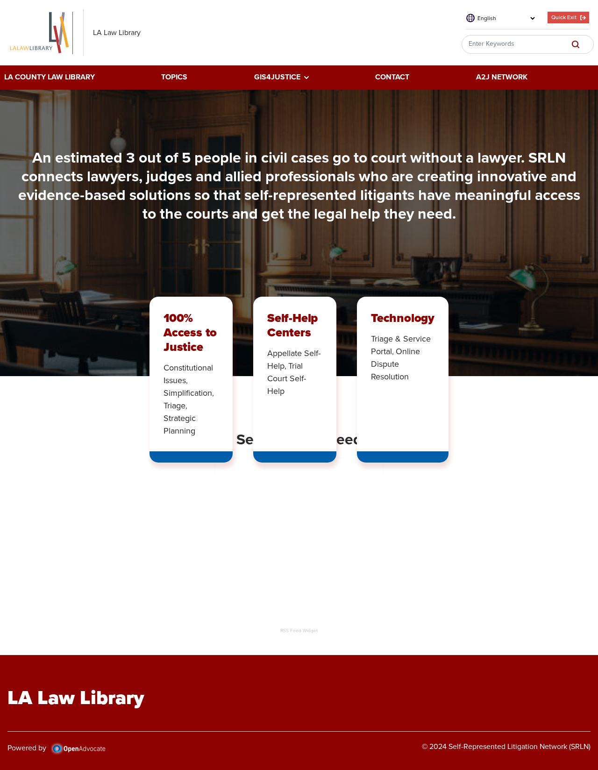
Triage (174, 405)
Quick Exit (564, 17)
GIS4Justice (277, 77)
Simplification (188, 393)
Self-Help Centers (292, 325)
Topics (174, 77)
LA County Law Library (49, 77)
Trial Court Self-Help (286, 378)
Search (575, 44)
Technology (402, 318)
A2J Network (501, 77)
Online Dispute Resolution (395, 364)
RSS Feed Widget (299, 630)
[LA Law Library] (44, 32)
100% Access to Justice (190, 332)
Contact (392, 77)
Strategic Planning (180, 424)
